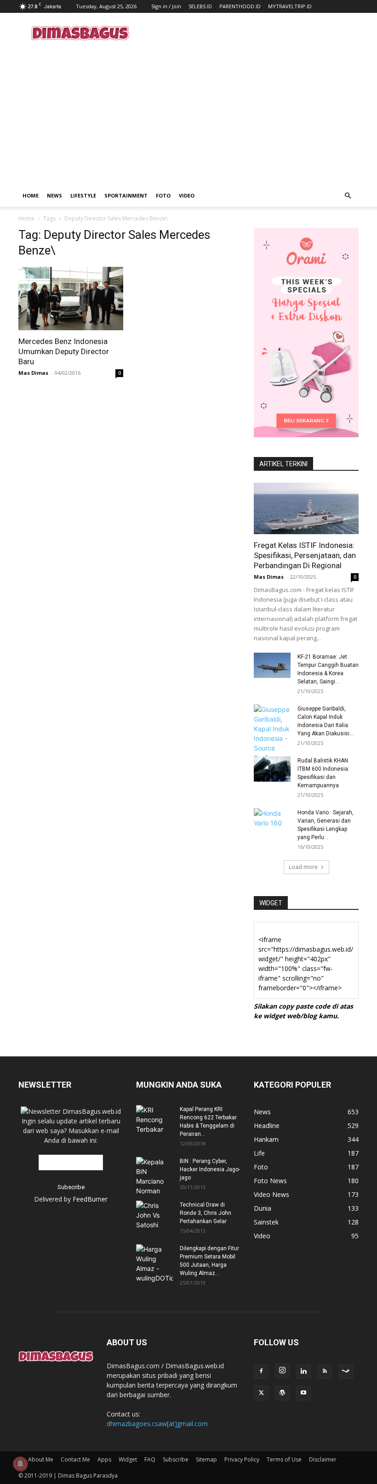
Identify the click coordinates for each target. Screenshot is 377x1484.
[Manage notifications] (20, 1463)
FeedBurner (90, 1199)
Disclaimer (323, 1459)
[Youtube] (303, 1393)
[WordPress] (282, 1393)
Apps (104, 1459)
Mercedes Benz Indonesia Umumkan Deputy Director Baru (63, 351)
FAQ (149, 1459)
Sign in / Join (166, 6)
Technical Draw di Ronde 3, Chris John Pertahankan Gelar (205, 1213)
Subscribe (175, 1459)
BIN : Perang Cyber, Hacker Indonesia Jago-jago (210, 1169)
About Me (40, 1459)
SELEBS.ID (200, 6)
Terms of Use (284, 1459)
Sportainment (126, 195)
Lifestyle (83, 195)
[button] (348, 196)
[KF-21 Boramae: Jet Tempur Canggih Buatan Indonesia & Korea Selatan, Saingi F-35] (272, 665)
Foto (163, 195)
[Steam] (345, 1371)
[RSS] (324, 1371)
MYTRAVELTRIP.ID (290, 6)
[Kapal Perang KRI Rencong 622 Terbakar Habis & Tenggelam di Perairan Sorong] (154, 1119)
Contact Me (75, 1459)
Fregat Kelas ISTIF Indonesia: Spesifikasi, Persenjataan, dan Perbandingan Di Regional (305, 555)
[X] (261, 1393)
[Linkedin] (303, 1371)
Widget (128, 1459)
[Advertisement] (250, 33)
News (54, 195)
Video (186, 195)
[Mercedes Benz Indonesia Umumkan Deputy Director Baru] (70, 298)
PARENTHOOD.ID (240, 6)
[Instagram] (282, 1370)
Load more (303, 867)
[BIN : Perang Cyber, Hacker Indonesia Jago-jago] (154, 1176)
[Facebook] (261, 1371)
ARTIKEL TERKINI (283, 464)
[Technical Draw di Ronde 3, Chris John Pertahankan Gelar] (154, 1215)
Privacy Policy (241, 1459)
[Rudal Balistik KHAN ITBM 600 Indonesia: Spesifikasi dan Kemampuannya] (272, 769)
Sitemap (206, 1459)
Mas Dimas (33, 372)
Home (31, 195)
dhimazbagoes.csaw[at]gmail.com (157, 1423)
